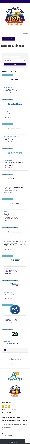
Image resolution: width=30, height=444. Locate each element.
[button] (3, 71)
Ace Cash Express (8, 87)
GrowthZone (16, 442)
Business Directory (8, 358)
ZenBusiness (7, 341)
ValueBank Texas (8, 292)
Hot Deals (23, 358)
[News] (5, 351)
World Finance (7, 317)
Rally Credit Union (8, 268)
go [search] (15, 64)
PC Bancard (6, 211)
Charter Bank (7, 111)
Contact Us (18, 359)
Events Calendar (16, 358)
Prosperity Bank (7, 239)
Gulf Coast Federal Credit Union (11, 136)
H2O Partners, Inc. (8, 160)
